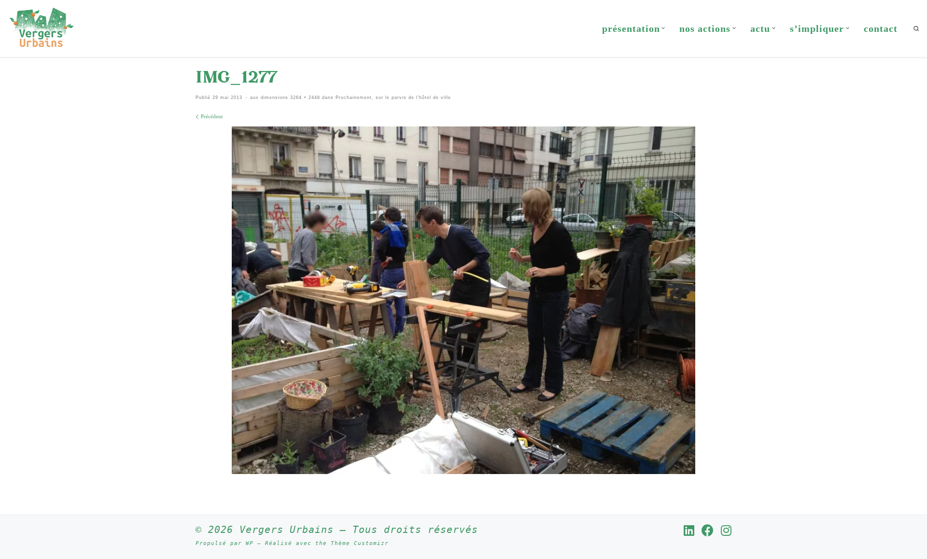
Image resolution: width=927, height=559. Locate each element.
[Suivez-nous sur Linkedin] (689, 530)
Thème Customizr (360, 543)
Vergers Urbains (286, 529)
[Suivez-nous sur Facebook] (708, 530)
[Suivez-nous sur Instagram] (726, 530)
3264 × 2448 (304, 97)
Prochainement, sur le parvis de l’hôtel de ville (392, 97)
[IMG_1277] (463, 300)
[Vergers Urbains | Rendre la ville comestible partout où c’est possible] (41, 27)
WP (249, 543)
